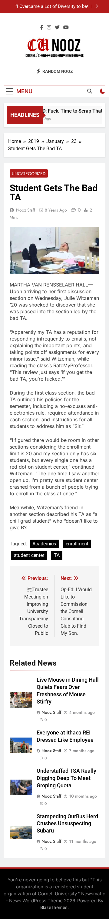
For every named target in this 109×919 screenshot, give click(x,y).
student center (29, 555)
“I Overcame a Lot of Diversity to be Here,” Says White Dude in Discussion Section (49, 6)
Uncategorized (29, 174)
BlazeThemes (54, 907)
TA (57, 555)
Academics (44, 544)
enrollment (77, 544)
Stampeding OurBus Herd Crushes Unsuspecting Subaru (67, 823)
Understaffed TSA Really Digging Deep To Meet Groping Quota (66, 778)
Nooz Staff (25, 210)
